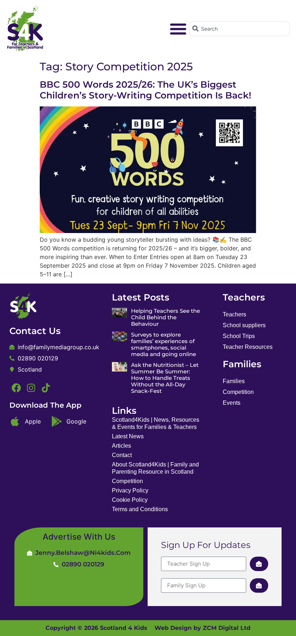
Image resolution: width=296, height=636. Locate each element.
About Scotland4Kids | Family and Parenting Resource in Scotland (155, 468)
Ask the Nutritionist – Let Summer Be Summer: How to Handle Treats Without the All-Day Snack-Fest (165, 377)
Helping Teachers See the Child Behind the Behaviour (165, 317)
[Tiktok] (45, 387)
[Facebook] (15, 387)
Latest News (128, 436)
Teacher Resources (248, 347)
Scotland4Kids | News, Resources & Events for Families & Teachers (155, 423)
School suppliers (244, 325)
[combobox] (239, 28)
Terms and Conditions (140, 509)
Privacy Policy (130, 490)
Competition (127, 481)
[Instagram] (31, 387)
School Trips (239, 336)
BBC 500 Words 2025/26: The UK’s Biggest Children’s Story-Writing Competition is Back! (145, 90)
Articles (121, 446)
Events (231, 403)
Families (234, 381)
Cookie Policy (130, 500)
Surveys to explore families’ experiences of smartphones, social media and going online (163, 344)
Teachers (234, 314)
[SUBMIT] (259, 564)
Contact (122, 455)
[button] (178, 29)
